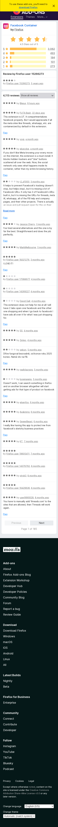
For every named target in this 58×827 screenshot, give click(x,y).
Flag (5, 132)
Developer (9, 730)
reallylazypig (26, 369)
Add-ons (9, 563)
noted (32, 787)
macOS (7, 642)
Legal (31, 781)
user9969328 (27, 497)
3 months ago (38, 181)
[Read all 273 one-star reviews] (28, 66)
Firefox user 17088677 (18, 279)
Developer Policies (15, 591)
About (7, 569)
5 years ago (37, 83)
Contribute (10, 724)
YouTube (8, 751)
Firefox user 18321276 (17, 259)
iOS (5, 647)
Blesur (23, 103)
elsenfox (24, 402)
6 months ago (37, 402)
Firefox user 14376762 (18, 466)
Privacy (7, 781)
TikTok (7, 757)
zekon (23, 349)
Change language (12, 806)
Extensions (17, 16)
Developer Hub (12, 586)
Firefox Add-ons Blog (17, 574)
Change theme (10, 811)
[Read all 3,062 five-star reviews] (28, 49)
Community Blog (13, 597)
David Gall (25, 301)
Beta (6, 686)
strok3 (23, 475)
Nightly (7, 680)
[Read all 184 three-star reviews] (28, 57)
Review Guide (12, 614)
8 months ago (38, 466)
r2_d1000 (24, 181)
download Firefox (28, 7)
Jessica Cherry (27, 224)
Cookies (19, 781)
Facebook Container (24, 25)
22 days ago (38, 113)
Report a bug (11, 608)
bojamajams (26, 379)
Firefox (18, 29)
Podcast (8, 769)
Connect (8, 718)
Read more (9, 210)
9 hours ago (33, 103)
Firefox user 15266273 (18, 83)
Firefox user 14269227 (17, 291)
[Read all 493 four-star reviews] (28, 53)
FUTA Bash (25, 113)
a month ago (32, 139)
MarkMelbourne (28, 247)
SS (21, 330)
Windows (9, 636)
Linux (6, 659)
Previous (16, 522)
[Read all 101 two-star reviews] (28, 62)
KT (21, 441)
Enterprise (9, 702)
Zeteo (23, 340)
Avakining (25, 412)
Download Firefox (14, 630)
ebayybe (24, 148)
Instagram (9, 746)
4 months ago (38, 279)
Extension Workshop (16, 580)
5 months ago (35, 349)
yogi (22, 139)
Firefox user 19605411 (17, 453)
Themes (30, 16)
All (4, 664)
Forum (7, 603)
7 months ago (31, 441)
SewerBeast (26, 421)
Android (8, 653)
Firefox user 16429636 (18, 488)
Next (41, 522)
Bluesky (8, 763)
